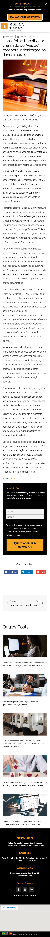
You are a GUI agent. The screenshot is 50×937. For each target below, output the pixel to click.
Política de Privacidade (25, 895)
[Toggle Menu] (45, 27)
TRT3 (12, 478)
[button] (11, 572)
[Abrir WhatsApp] (43, 930)
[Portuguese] (3, 933)
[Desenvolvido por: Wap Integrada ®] (25, 934)
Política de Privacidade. (15, 535)
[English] (7, 933)
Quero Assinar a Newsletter (25, 545)
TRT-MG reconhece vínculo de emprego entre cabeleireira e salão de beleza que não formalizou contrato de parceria (23, 744)
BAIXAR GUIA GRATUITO (25, 17)
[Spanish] (10, 933)
